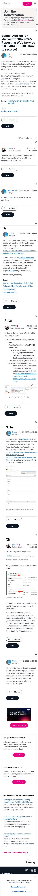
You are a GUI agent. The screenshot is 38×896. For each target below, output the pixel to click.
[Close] (35, 877)
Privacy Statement (18, 887)
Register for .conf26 (19, 725)
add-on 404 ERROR (9, 111)
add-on (6, 283)
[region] (19, 885)
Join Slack (19, 755)
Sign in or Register (25, 20)
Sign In (27, 4)
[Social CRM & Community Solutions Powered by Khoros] (30, 861)
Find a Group (19, 782)
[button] (35, 31)
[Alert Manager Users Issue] (36, 138)
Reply (8, 126)
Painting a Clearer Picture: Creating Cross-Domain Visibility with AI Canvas (18, 801)
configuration (13, 101)
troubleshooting (27, 101)
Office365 (28, 283)
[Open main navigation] (35, 3)
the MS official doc (27, 258)
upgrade (11, 103)
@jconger (12, 271)
